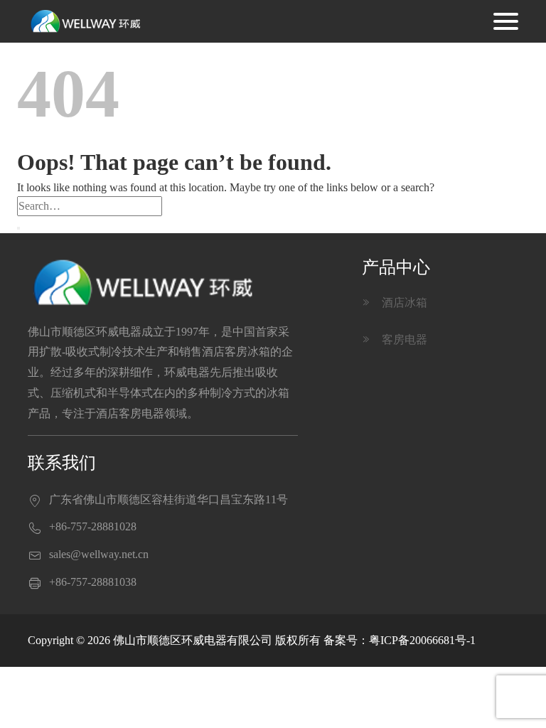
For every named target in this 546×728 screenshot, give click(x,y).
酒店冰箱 (395, 302)
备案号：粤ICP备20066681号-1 (399, 640)
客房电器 (395, 339)
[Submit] (18, 228)
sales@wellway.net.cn (99, 554)
